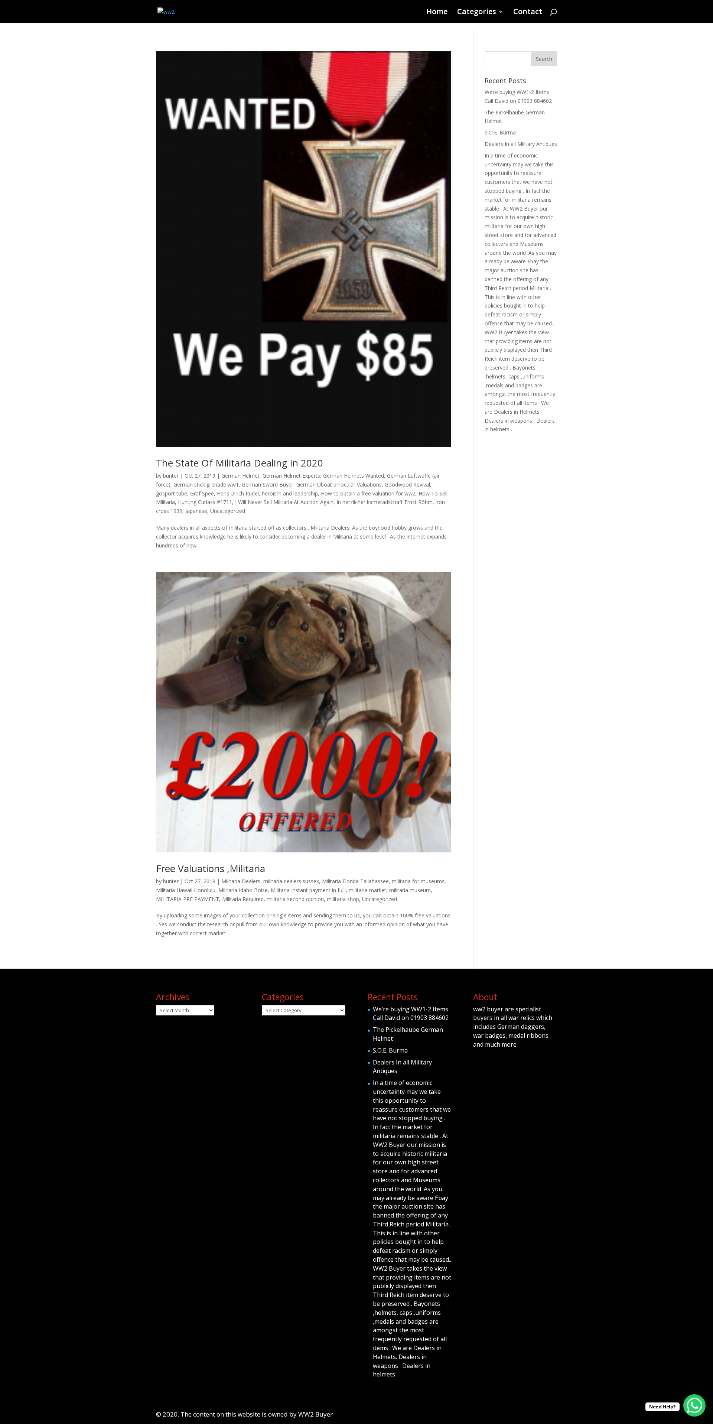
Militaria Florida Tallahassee (355, 881)
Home (436, 12)
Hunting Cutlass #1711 (205, 501)
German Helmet (240, 475)
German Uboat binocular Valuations (339, 484)
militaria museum (410, 890)
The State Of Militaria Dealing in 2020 (239, 462)
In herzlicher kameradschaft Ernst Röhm (384, 501)
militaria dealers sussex (291, 881)
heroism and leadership (290, 493)
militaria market (367, 890)
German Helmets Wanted (353, 475)
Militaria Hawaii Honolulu (185, 890)
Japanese (196, 510)
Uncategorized (227, 510)
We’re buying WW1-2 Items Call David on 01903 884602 (411, 1013)
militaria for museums (418, 881)
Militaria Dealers (240, 881)
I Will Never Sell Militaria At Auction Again (284, 501)
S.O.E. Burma (500, 132)
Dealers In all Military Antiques (521, 143)
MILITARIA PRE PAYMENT (187, 899)
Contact (527, 12)
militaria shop (343, 899)
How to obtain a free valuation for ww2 (368, 493)
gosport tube (171, 493)
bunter (171, 475)
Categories (476, 12)
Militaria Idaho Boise (243, 890)
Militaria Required (243, 899)
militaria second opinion (295, 899)
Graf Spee (202, 493)
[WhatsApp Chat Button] (694, 1405)
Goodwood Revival (407, 484)
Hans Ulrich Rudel (238, 493)
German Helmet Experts (291, 475)
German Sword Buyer (267, 484)
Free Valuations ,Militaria (210, 868)
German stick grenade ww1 (206, 484)
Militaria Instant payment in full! (308, 890)
